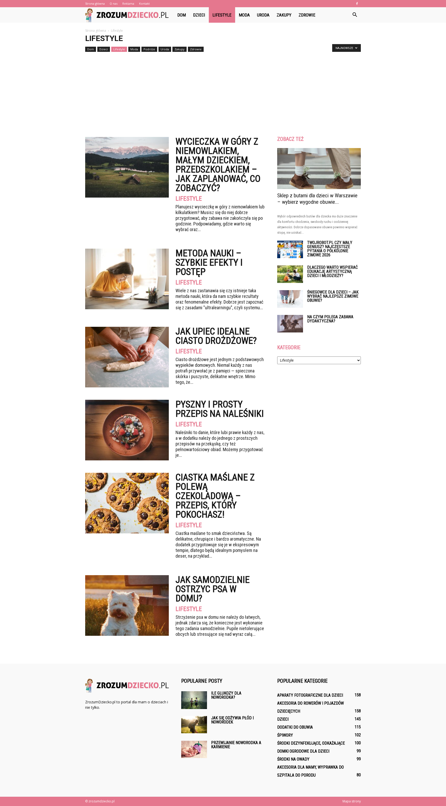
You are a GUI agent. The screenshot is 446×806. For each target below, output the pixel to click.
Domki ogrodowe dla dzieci (303, 751)
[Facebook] (357, 3)
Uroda (263, 15)
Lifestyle (222, 15)
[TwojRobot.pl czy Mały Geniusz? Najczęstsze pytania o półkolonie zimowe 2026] (290, 249)
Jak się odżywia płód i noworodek (232, 719)
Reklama (128, 3)
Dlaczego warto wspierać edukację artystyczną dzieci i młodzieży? (332, 271)
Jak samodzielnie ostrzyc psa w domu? (213, 589)
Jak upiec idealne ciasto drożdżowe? (216, 336)
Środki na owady (293, 759)
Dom (181, 15)
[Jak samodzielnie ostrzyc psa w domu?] (127, 605)
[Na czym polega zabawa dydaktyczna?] (290, 324)
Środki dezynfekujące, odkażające (311, 743)
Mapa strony (352, 801)
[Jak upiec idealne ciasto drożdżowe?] (127, 357)
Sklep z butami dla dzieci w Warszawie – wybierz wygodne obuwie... (317, 198)
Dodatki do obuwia (295, 727)
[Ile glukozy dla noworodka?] (194, 700)
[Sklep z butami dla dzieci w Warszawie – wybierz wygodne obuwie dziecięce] (319, 168)
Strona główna (95, 3)
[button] (354, 15)
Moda (244, 15)
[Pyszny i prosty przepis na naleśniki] (127, 430)
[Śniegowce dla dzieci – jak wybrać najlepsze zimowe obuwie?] (290, 299)
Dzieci (199, 15)
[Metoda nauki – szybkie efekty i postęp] (127, 279)
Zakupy (284, 15)
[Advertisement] (223, 92)
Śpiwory (285, 735)
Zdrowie (307, 15)
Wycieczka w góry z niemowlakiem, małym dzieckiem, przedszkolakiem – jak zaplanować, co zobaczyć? (218, 164)
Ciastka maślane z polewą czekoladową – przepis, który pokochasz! (215, 496)
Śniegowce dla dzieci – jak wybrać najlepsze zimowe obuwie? (333, 296)
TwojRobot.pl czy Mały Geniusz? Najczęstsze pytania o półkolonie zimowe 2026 (329, 248)
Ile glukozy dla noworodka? (226, 695)
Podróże (149, 49)
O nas (113, 3)
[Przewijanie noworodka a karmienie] (194, 749)
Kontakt (144, 3)
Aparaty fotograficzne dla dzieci (310, 695)
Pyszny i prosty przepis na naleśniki (220, 409)
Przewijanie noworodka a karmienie (236, 744)
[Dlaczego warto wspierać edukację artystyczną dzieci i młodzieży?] (290, 274)
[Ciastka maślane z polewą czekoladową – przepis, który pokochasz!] (127, 503)
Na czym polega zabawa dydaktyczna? (330, 318)
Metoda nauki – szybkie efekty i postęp (209, 262)
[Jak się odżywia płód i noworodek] (194, 724)
